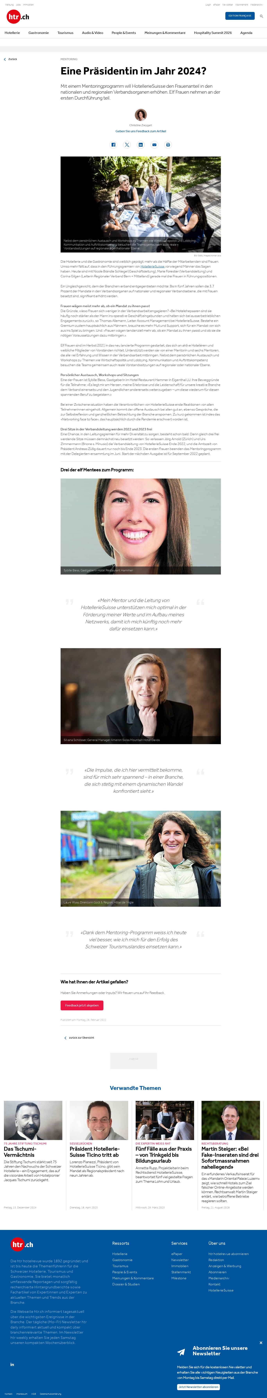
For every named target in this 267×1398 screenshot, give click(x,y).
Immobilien (28, 5)
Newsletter (227, 5)
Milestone (179, 1278)
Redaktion (216, 1260)
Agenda (246, 33)
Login (208, 5)
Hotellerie (12, 33)
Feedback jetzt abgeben (82, 1005)
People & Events (124, 33)
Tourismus (65, 33)
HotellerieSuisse (153, 266)
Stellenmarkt (181, 1272)
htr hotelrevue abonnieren (229, 1254)
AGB (33, 1394)
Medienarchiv (256, 5)
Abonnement (241, 5)
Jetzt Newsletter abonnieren (198, 1387)
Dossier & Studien (126, 1284)
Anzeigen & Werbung (225, 1266)
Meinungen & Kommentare (165, 33)
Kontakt (214, 1284)
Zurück (12, 59)
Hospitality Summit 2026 (213, 33)
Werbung (9, 5)
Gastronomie (39, 33)
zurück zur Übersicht (81, 1037)
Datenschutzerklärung (50, 1394)
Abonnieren (218, 1272)
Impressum (21, 1394)
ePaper (216, 5)
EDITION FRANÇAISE (240, 16)
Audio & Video (92, 33)
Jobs (18, 5)
